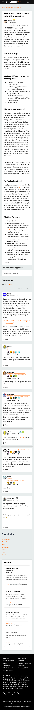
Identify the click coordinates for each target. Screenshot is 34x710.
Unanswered (17, 547)
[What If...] (17, 498)
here (20, 187)
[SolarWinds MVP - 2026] (14, 352)
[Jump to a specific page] (30, 288)
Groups (4, 549)
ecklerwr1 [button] (10, 346)
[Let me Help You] (14, 20)
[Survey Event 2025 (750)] (19, 352)
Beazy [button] (9, 293)
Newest (9, 284)
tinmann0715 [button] (11, 394)
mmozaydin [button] (9, 623)
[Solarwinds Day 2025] (16, 398)
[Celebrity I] (16, 376)
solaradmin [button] (10, 498)
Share (6, 263)
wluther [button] (9, 450)
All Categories (6, 539)
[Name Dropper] (8, 352)
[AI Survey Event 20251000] (16, 352)
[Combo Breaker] (11, 352)
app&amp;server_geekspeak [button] (11, 273)
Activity (4, 544)
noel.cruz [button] (8, 642)
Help (3, 552)
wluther (22, 437)
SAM (8, 230)
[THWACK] (13, 2)
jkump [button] (9, 476)
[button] (5, 21)
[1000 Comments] (19, 452)
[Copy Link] (28, 25)
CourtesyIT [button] (10, 372)
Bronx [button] (10, 20)
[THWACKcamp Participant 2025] (14, 398)
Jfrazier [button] (9, 432)
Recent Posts (6, 542)
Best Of (4, 555)
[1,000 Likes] (14, 376)
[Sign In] (31, 2)
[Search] (28, 2)
